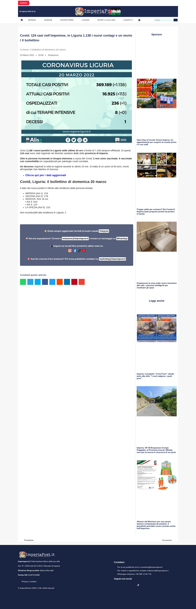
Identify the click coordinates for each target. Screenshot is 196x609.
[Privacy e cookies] (19, 580)
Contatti (128, 20)
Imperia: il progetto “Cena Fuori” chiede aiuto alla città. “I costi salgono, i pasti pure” (155, 376)
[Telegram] (168, 11)
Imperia (32, 20)
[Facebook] (152, 11)
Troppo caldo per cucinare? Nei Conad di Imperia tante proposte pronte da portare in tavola (156, 211)
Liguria (85, 20)
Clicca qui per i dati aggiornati (45, 175)
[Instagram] (157, 11)
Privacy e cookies (29, 581)
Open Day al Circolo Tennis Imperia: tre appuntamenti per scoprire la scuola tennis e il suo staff (156, 142)
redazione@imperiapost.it (75, 238)
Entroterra (66, 20)
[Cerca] (176, 20)
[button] (23, 282)
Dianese (48, 20)
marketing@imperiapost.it (112, 259)
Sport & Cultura (106, 20)
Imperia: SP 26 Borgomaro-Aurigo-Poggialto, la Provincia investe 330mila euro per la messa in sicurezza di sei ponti (156, 450)
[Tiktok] (174, 11)
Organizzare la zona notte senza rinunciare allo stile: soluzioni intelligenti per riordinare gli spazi (157, 285)
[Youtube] (163, 11)
